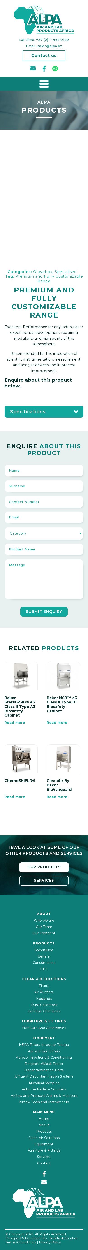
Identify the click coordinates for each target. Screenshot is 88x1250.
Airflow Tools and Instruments (44, 1102)
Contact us (44, 55)
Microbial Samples (44, 1083)
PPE (44, 969)
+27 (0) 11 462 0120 (52, 40)
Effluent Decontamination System (44, 1076)
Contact (44, 1163)
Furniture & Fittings (44, 1150)
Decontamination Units (44, 1070)
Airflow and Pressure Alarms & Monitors (44, 1096)
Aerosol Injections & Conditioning (44, 1057)
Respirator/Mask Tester (44, 1064)
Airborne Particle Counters (44, 1089)
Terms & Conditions (21, 1242)
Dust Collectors (44, 1005)
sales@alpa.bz (49, 46)
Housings (44, 999)
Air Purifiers (44, 992)
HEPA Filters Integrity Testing (44, 1045)
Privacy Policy (50, 1242)
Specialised (44, 950)
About (44, 1125)
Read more (15, 723)
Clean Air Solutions (44, 1138)
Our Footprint (44, 933)
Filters (44, 986)
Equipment (44, 1144)
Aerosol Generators (44, 1051)
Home (44, 1119)
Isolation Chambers (44, 1011)
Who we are (44, 920)
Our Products (44, 867)
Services (44, 880)
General (44, 956)
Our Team (44, 927)
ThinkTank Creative (63, 1238)
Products (44, 1131)
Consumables (44, 963)
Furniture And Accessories (44, 1028)
